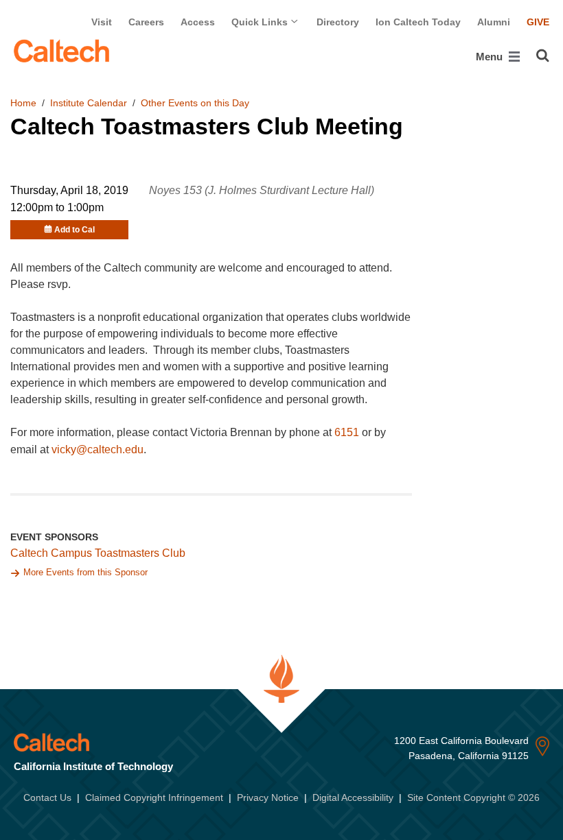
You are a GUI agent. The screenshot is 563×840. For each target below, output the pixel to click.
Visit (101, 21)
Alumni (493, 21)
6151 (346, 432)
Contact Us (47, 797)
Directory (338, 21)
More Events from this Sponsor (85, 572)
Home (23, 102)
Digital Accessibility (352, 797)
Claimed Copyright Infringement (154, 797)
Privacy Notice (268, 797)
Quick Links (260, 21)
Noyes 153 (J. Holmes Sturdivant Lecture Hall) (261, 190)
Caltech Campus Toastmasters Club (97, 553)
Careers (146, 21)
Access (198, 21)
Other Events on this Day (195, 102)
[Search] (542, 55)
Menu (490, 56)
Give (538, 21)
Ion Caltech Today (418, 21)
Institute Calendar (88, 102)
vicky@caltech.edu (97, 449)
